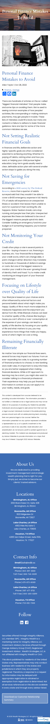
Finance (7, 90)
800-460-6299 (30, 594)
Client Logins (8, 46)
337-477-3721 (29, 590)
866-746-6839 (30, 574)
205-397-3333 (28, 571)
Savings (16, 90)
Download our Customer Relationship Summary (22, 698)
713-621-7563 (29, 603)
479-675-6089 (28, 582)
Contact (6, 41)
